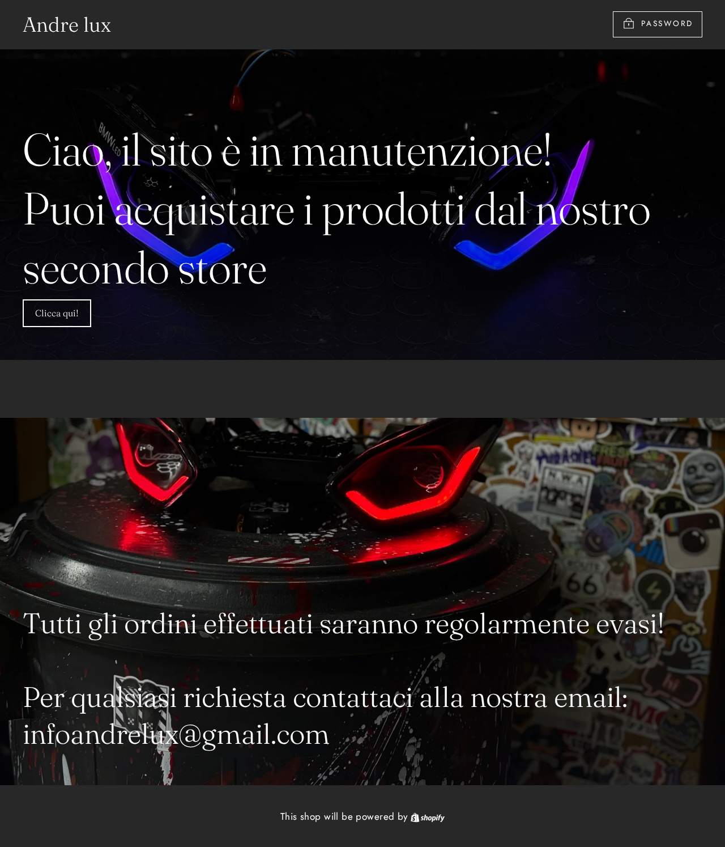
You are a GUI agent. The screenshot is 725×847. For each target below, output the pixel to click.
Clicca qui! (57, 313)
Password (667, 23)
